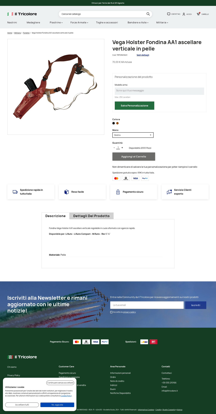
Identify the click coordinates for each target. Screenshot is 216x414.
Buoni (112, 389)
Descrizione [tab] (55, 216)
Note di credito (117, 381)
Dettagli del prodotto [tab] (91, 216)
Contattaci (167, 373)
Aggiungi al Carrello (133, 156)
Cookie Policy (66, 395)
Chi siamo (11, 367)
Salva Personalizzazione (134, 105)
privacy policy (129, 312)
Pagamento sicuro (67, 373)
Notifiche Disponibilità (120, 393)
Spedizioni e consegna (69, 377)
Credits (158, 409)
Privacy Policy (13, 375)
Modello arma (121, 84)
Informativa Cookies (146, 409)
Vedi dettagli (143, 55)
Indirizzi (113, 385)
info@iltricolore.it (170, 391)
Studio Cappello (168, 409)
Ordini (113, 377)
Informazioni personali (120, 373)
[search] (148, 14)
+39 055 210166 (169, 383)
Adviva (179, 409)
